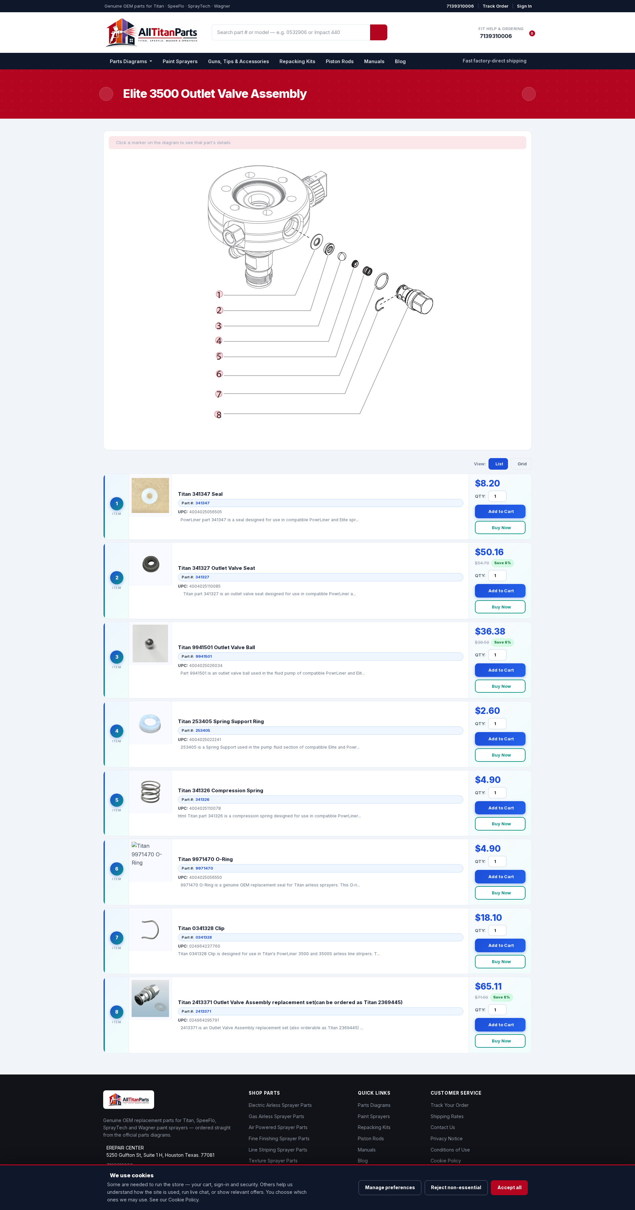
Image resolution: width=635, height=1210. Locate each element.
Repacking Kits (297, 61)
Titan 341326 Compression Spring (220, 790)
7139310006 (460, 6)
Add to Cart (501, 511)
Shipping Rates (447, 1116)
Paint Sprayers (180, 61)
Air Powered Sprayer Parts (278, 1127)
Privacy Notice (447, 1138)
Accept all (509, 1187)
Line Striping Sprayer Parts (278, 1149)
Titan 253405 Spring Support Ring (221, 721)
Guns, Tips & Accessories (238, 61)
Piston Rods (340, 61)
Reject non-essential (456, 1187)
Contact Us (443, 1127)
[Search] (378, 32)
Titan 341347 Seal (200, 494)
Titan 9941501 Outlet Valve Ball (216, 647)
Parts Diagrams (374, 1105)
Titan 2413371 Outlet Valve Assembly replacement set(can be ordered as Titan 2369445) (290, 1002)
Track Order (495, 6)
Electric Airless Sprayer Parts (280, 1105)
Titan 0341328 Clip (201, 928)
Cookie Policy (446, 1160)
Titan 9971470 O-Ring (205, 859)
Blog (400, 61)
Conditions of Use (450, 1149)
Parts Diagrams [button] (129, 61)
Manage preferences (390, 1187)
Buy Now (501, 527)
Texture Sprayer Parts (273, 1160)
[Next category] (529, 94)
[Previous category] (106, 94)
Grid (522, 463)
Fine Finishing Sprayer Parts (279, 1138)
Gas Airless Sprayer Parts (276, 1116)
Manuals (374, 61)
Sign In (524, 6)
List (499, 463)
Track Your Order (450, 1105)
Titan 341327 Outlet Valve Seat (216, 568)
